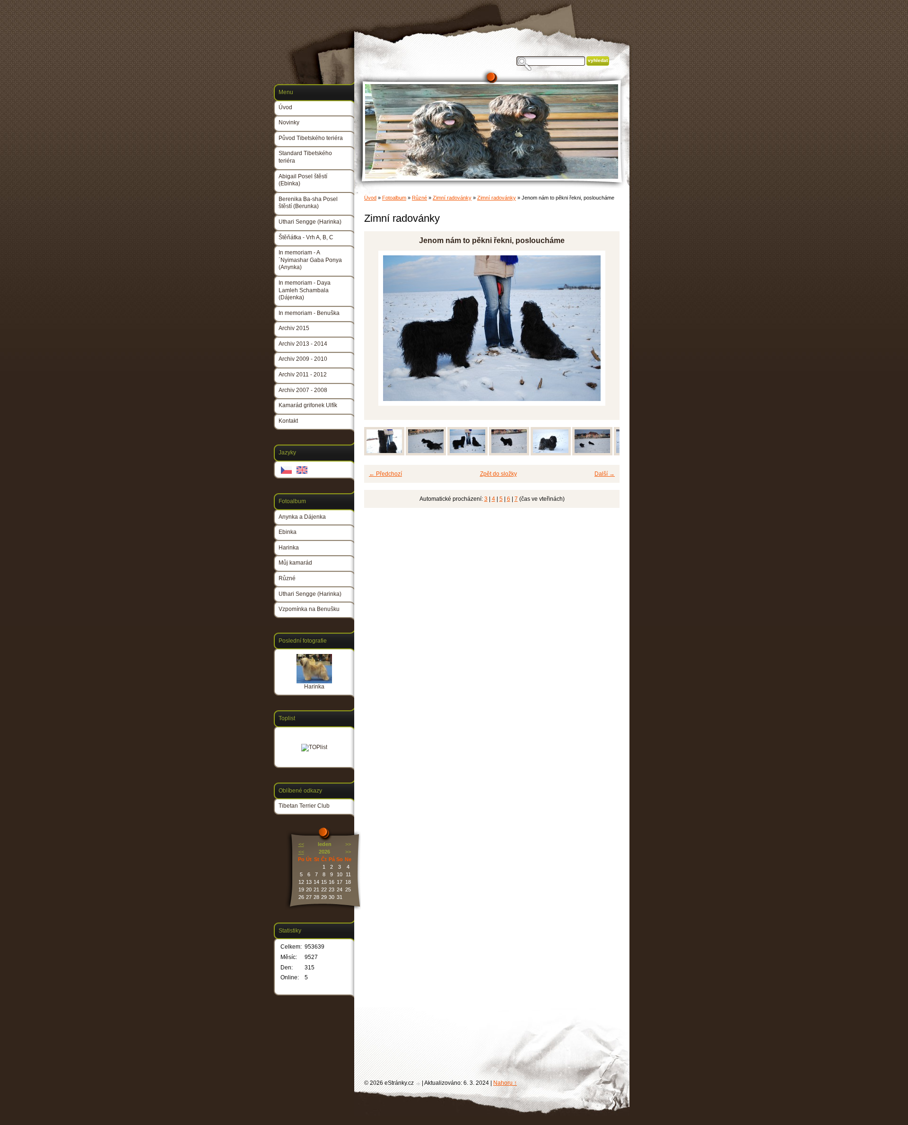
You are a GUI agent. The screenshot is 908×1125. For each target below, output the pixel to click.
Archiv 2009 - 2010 (303, 359)
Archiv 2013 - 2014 (303, 343)
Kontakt (288, 421)
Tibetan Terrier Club (304, 805)
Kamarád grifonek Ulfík (308, 405)
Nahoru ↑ (505, 1083)
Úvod (370, 198)
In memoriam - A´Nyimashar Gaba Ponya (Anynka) (310, 259)
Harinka (289, 547)
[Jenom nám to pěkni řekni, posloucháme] (467, 453)
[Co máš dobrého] (384, 453)
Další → (604, 474)
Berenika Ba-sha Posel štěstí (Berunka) (308, 203)
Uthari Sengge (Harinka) (310, 221)
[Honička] (426, 453)
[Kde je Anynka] (509, 453)
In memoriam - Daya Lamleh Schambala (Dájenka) (305, 290)
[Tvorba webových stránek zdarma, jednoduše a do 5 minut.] (418, 1083)
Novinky (289, 122)
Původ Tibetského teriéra (311, 138)
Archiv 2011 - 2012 (303, 374)
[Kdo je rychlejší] (592, 453)
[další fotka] (604, 328)
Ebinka (288, 532)
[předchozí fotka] (379, 328)
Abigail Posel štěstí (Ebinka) (303, 180)
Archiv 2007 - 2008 (303, 390)
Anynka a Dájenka (302, 517)
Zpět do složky (498, 474)
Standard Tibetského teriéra (305, 157)
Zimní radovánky (452, 198)
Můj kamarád (295, 562)
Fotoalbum (394, 198)
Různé (419, 198)
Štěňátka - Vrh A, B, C (306, 237)
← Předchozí (385, 474)
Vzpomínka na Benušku (309, 609)
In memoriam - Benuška (309, 313)
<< (301, 844)
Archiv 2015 (294, 328)
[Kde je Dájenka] (551, 453)
